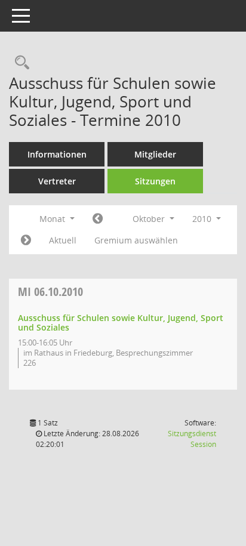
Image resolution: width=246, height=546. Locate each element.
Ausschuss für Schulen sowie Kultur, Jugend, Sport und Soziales (120, 323)
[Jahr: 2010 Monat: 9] (98, 219)
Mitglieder (155, 154)
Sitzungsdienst (192, 438)
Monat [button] (53, 218)
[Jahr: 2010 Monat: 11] (26, 240)
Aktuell (62, 240)
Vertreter (57, 181)
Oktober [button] (150, 218)
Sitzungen (155, 181)
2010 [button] (203, 218)
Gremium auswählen (136, 240)
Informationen (57, 154)
